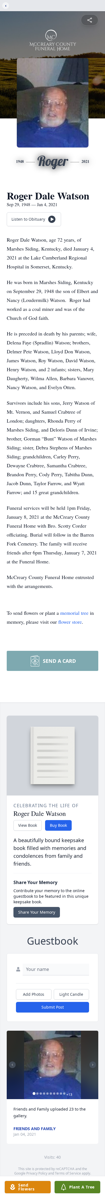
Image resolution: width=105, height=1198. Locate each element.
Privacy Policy (36, 1173)
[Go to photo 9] (61, 1093)
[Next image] (92, 1064)
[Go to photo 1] (33, 1093)
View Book (27, 825)
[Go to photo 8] (57, 1093)
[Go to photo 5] (47, 1093)
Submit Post (52, 1007)
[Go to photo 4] (44, 1093)
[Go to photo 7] (54, 1093)
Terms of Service (68, 1173)
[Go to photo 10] (64, 1093)
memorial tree (74, 612)
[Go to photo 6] (51, 1093)
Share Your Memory (36, 912)
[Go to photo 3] (40, 1093)
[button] (52, 1065)
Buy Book (58, 825)
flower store (70, 621)
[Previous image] (12, 1064)
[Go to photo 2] (37, 1093)
